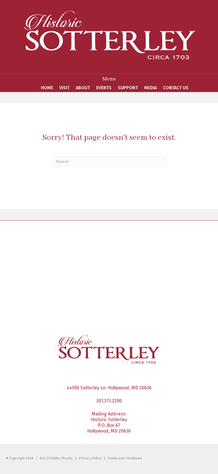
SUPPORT (128, 87)
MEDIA (150, 87)
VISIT (64, 87)
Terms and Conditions (125, 458)
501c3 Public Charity (56, 458)
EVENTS (104, 87)
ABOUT (83, 87)
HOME (47, 87)
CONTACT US (175, 87)
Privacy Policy (90, 458)
